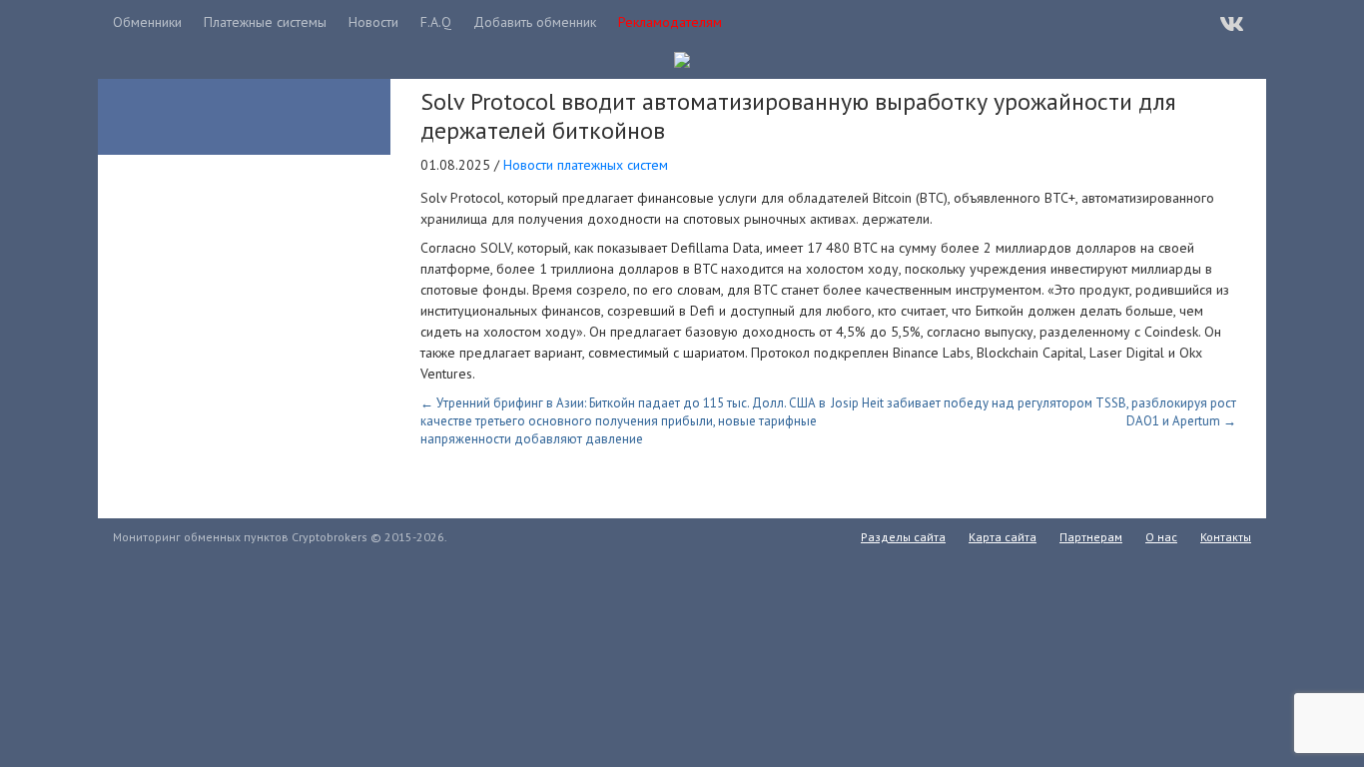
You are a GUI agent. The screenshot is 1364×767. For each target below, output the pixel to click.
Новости (373, 22)
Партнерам (1090, 536)
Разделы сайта (903, 536)
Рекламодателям (670, 22)
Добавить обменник (534, 22)
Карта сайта (1002, 536)
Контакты (1225, 536)
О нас (1161, 536)
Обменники (147, 22)
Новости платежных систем (585, 165)
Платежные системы (265, 22)
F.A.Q (435, 22)
